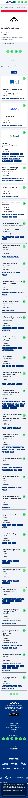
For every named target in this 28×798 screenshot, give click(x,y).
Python (13, 272)
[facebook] (7, 51)
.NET (4, 154)
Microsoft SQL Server (14, 158)
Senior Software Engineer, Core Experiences (10, 611)
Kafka (7, 451)
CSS (21, 154)
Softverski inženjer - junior (11, 203)
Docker (14, 449)
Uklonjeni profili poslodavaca (14, 727)
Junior (15, 216)
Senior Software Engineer (10, 534)
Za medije (14, 729)
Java (9, 236)
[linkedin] (16, 51)
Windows (5, 647)
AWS (13, 598)
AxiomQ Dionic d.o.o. (8, 171)
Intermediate (18, 125)
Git (3, 98)
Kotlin (9, 623)
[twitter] (11, 51)
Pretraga (14, 72)
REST (4, 158)
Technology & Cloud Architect (12, 89)
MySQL (8, 214)
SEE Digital (5, 91)
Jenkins (10, 405)
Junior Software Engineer (10, 223)
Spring (4, 598)
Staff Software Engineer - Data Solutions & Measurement (10, 436)
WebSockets (14, 348)
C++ (8, 272)
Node (4, 272)
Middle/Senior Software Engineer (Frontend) (10, 338)
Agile (4, 600)
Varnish (17, 403)
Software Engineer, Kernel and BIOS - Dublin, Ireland (12, 373)
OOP (11, 216)
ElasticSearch (10, 403)
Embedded (21, 292)
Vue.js (11, 160)
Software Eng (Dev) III (9, 187)
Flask (9, 543)
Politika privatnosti (14, 725)
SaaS (20, 467)
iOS (15, 645)
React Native (6, 180)
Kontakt (14, 731)
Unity (7, 196)
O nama (14, 719)
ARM (7, 98)
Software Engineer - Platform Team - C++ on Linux (12, 282)
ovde (21, 790)
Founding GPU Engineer (10, 263)
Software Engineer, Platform (11, 654)
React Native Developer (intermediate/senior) (10, 168)
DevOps (12, 98)
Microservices (11, 256)
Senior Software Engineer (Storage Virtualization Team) (12, 497)
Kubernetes (6, 408)
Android (19, 645)
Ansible (4, 405)
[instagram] (7, 738)
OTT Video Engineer (8, 116)
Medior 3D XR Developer (10, 357)
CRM (16, 469)
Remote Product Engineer (10, 301)
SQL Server (13, 156)
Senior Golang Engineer (10, 677)
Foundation (5, 310)
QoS (13, 292)
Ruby (9, 449)
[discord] (20, 738)
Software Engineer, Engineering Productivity (10, 391)
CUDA (20, 272)
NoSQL (21, 447)
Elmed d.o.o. (6, 147)
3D (9, 366)
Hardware (16, 560)
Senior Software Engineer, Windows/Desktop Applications (10, 632)
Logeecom (5, 204)
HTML (4, 156)
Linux (4, 125)
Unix (13, 401)
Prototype (10, 467)
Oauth (22, 178)
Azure (4, 256)
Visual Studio (20, 156)
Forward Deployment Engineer (12, 458)
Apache (8, 447)
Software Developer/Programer (9, 144)
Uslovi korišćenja (14, 723)
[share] (20, 51)
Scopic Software (7, 303)
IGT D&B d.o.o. (6, 189)
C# (7, 154)
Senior (21, 98)
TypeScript (5, 160)
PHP (4, 214)
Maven (17, 236)
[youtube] (11, 738)
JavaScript (16, 154)
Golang (9, 525)
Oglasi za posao (9, 7)
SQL (11, 154)
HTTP (20, 348)
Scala (23, 449)
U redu (14, 794)
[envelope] (24, 738)
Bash (12, 125)
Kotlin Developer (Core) (10, 589)
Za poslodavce (14, 721)
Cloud (17, 98)
